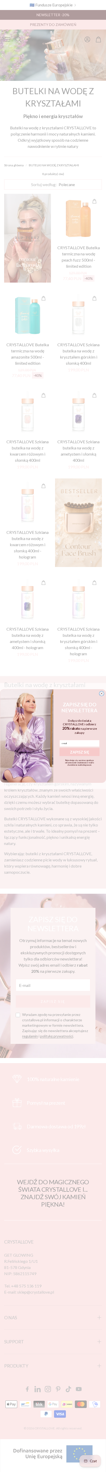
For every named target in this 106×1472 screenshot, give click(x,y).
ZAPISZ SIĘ (79, 752)
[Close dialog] (101, 693)
